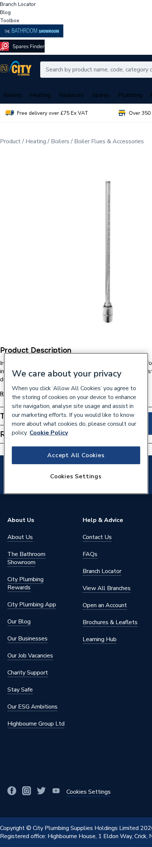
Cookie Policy (49, 432)
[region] (76, 423)
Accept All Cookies (75, 455)
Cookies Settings (76, 476)
